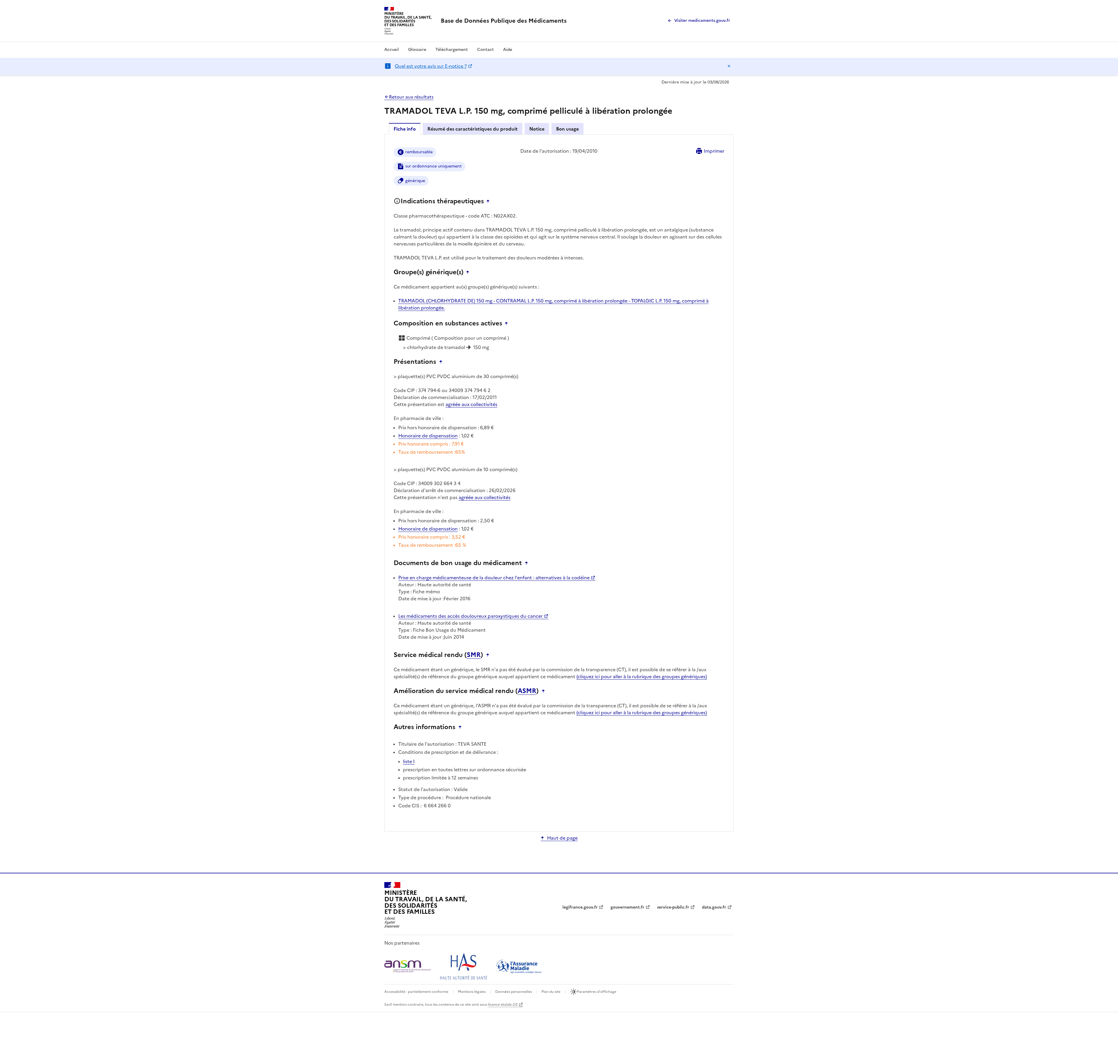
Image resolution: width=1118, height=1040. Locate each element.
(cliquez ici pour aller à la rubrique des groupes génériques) (641, 676)
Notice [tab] (536, 128)
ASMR (527, 691)
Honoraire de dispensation (428, 435)
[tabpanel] (559, 482)
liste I (409, 761)
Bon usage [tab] (567, 128)
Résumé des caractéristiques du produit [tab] (472, 128)
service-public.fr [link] (673, 907)
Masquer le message (729, 66)
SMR (474, 655)
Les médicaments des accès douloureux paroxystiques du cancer (470, 615)
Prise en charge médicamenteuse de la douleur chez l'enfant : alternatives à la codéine (494, 577)
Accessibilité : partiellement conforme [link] (416, 991)
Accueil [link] (391, 50)
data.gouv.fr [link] (714, 907)
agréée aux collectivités (471, 404)
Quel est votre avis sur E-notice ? (431, 66)
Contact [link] (485, 50)
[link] (504, 21)
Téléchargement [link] (452, 50)
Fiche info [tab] (405, 128)
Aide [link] (507, 50)
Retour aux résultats (411, 96)
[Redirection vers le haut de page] (489, 201)
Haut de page (562, 837)
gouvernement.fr (627, 907)
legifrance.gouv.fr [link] (580, 907)
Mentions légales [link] (472, 991)
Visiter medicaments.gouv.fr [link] (702, 20)
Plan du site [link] (551, 991)
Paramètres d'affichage (596, 991)
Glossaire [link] (417, 50)
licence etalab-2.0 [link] (502, 1004)
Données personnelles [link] (513, 991)
